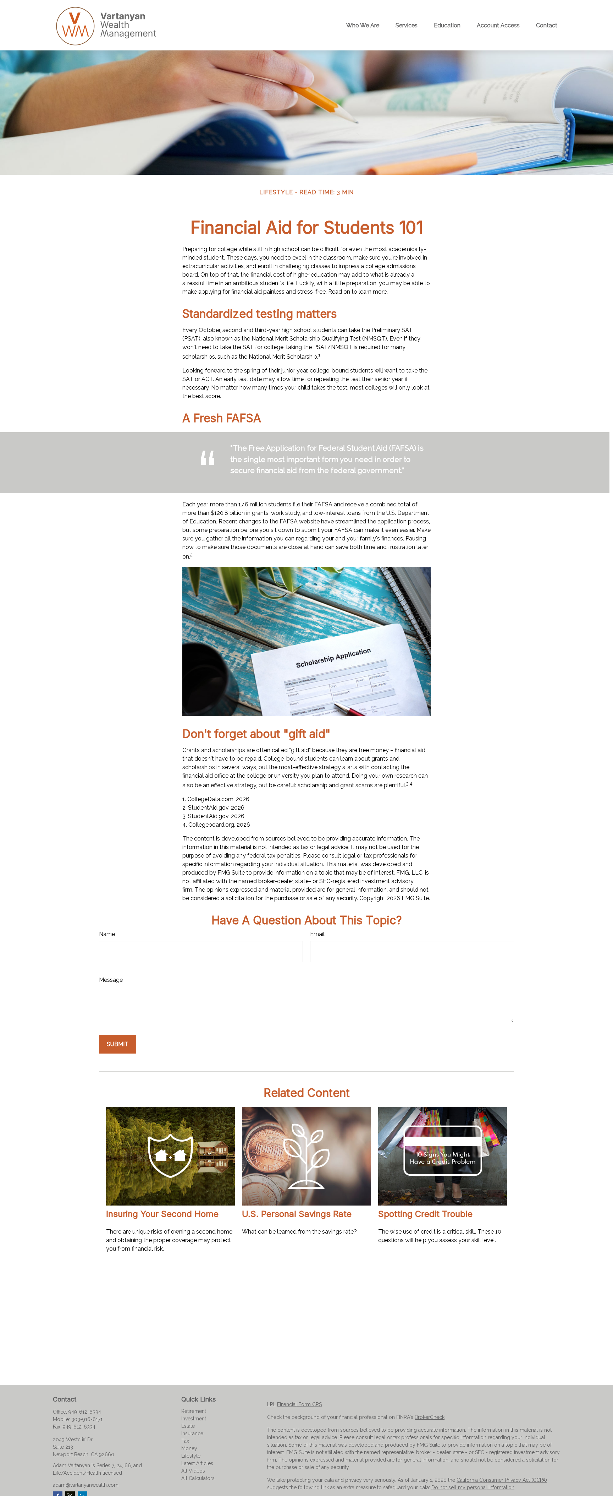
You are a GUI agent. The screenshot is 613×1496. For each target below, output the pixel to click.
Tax (185, 1441)
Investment (193, 1418)
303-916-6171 (87, 1419)
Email (317, 934)
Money (189, 1448)
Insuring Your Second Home (162, 1214)
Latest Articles (197, 1463)
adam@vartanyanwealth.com (85, 1485)
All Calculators (198, 1478)
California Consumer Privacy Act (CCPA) (502, 1480)
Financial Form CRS (299, 1404)
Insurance (192, 1433)
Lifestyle (190, 1456)
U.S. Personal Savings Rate (297, 1214)
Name (107, 934)
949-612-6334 (84, 1412)
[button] (362, 25)
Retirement (193, 1411)
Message (111, 980)
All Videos (193, 1471)
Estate (188, 1426)
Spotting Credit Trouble (425, 1214)
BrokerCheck (429, 1417)
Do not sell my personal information (472, 1487)
